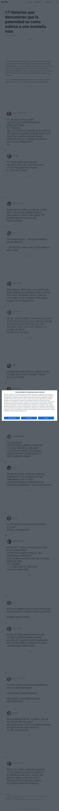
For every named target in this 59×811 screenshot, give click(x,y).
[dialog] (29, 405)
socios (14, 394)
